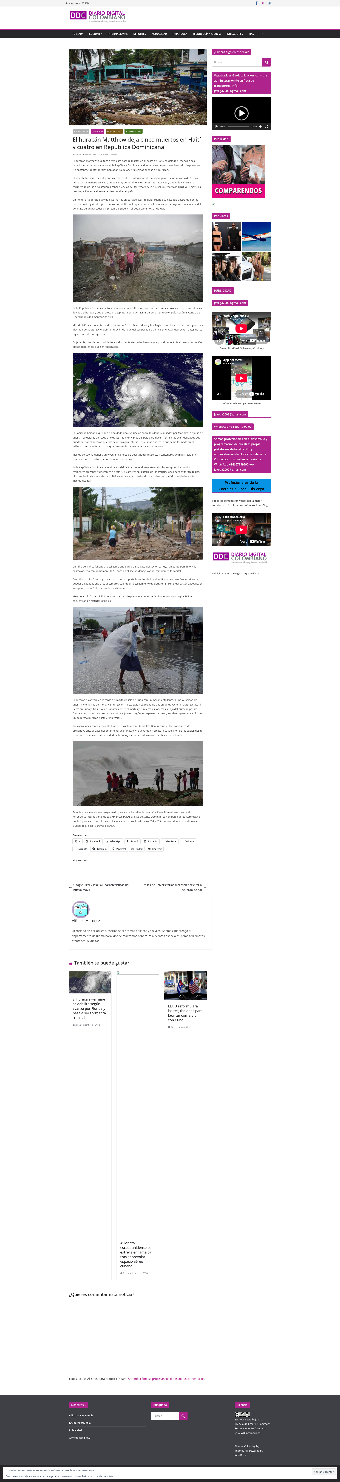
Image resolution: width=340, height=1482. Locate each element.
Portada (77, 33)
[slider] (238, 126)
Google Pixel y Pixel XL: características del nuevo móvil (101, 887)
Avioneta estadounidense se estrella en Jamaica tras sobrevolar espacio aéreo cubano (135, 1254)
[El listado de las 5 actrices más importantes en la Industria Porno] (256, 266)
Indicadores (234, 33)
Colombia (95, 33)
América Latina (81, 131)
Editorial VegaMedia (81, 1415)
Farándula (179, 33)
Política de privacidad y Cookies (97, 1476)
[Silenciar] (260, 126)
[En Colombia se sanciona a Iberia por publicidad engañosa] (256, 236)
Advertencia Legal (79, 1438)
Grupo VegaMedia (80, 1423)
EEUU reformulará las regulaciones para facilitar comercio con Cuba (185, 1013)
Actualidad (159, 33)
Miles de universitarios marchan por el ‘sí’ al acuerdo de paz (173, 887)
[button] (261, 33)
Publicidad (75, 1430)
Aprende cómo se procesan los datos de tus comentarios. (166, 1379)
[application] (241, 113)
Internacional (118, 33)
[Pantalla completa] (266, 126)
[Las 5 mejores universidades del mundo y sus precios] (226, 266)
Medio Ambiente (133, 131)
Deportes (139, 33)
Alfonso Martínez (109, 154)
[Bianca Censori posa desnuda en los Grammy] (226, 236)
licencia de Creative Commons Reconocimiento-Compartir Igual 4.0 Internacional (252, 1428)
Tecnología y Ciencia (207, 33)
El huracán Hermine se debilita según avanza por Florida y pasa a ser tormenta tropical (89, 1008)
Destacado (98, 131)
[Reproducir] (216, 126)
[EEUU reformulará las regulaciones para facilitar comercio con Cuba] (185, 974)
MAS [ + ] (254, 33)
